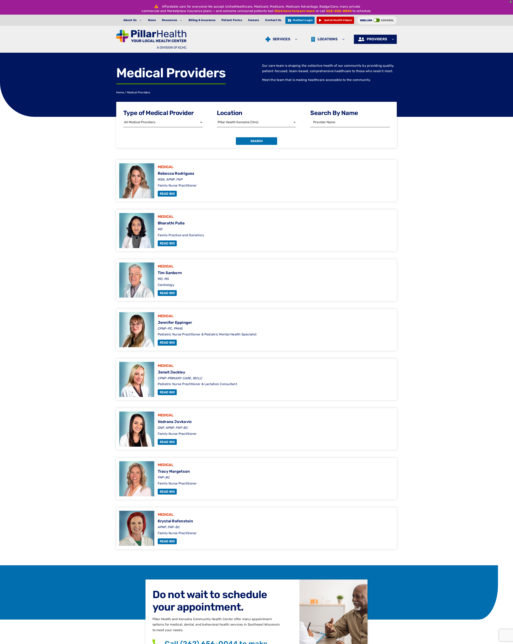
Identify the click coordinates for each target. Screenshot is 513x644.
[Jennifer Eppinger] (256, 330)
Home (120, 92)
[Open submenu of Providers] (394, 39)
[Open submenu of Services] (297, 39)
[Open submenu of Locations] (344, 39)
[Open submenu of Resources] (182, 20)
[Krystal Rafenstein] (256, 528)
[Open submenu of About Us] (141, 20)
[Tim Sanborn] (256, 280)
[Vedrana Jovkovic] (256, 429)
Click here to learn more (294, 11)
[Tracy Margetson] (256, 479)
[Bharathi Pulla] (256, 230)
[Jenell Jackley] (256, 379)
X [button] (510, 2)
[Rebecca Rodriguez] (256, 181)
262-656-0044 (339, 11)
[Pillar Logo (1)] (151, 31)
